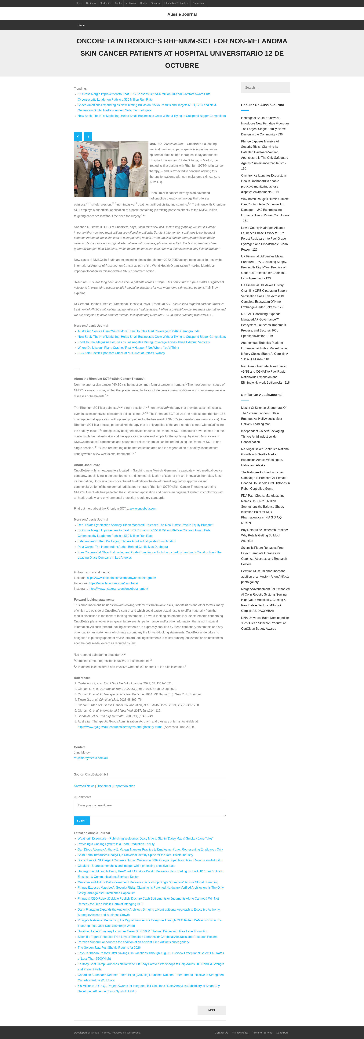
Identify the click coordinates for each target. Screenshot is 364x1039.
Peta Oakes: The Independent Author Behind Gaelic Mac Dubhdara (123, 546)
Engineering (198, 3)
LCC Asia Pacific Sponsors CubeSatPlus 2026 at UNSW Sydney (121, 353)
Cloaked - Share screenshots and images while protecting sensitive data (126, 865)
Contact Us (221, 1032)
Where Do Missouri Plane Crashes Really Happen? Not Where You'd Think (128, 347)
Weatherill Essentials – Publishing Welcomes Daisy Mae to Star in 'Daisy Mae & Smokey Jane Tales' (145, 838)
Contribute (282, 1032)
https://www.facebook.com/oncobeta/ (113, 583)
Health (143, 3)
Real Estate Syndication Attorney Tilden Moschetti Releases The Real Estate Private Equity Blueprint (145, 525)
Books (118, 3)
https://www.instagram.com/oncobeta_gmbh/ (118, 588)
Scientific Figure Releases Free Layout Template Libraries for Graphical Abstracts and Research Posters (147, 936)
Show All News (84, 786)
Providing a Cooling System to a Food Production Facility (116, 844)
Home (79, 3)
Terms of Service (262, 1032)
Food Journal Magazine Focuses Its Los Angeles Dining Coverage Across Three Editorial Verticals (144, 342)
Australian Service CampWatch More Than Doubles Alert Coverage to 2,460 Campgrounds (138, 331)
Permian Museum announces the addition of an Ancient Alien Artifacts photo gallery (133, 942)
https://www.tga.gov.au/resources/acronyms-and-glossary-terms (120, 727)
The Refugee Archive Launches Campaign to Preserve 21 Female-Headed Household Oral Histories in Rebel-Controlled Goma (265, 480)
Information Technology (176, 3)
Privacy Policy (240, 1032)
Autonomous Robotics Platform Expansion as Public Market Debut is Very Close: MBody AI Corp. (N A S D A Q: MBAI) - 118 (264, 351)
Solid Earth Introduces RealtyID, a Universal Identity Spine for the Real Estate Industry (135, 855)
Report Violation (124, 786)
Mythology (131, 3)
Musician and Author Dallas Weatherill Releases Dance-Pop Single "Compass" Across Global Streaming (148, 882)
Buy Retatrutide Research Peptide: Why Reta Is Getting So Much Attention (264, 535)
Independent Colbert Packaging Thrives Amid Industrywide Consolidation (127, 541)
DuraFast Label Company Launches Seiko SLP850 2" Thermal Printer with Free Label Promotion (143, 931)
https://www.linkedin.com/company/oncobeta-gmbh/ (121, 577)
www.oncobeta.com (143, 508)
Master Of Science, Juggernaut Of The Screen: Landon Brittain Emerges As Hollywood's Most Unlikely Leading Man (263, 416)
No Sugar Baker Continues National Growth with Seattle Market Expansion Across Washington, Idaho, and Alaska (265, 457)
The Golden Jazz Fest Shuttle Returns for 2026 (109, 947)
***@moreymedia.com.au (91, 758)
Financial (155, 3)
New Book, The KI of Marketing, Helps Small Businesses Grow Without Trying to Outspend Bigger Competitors (152, 115)
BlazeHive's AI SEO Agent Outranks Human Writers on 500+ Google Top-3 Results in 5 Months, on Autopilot (150, 860)
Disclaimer (104, 786)
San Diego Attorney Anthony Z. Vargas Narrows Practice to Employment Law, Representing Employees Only (150, 849)
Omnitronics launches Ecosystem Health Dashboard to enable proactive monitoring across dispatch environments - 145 (263, 183)
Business (91, 3)
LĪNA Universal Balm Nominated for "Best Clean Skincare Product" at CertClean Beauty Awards (265, 623)
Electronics (105, 3)
